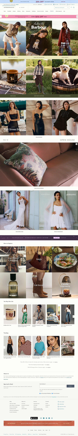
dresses (41, 377)
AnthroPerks (61, 404)
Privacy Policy (54, 396)
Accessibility (24, 434)
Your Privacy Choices (42, 434)
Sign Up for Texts (62, 406)
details (17, 4)
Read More (6, 379)
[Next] (77, 16)
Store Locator (61, 401)
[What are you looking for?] (68, 7)
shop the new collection (39, 188)
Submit (70, 386)
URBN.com (29, 434)
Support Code (35, 434)
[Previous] (1, 16)
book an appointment (58, 231)
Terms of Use (12, 434)
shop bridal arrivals (19, 231)
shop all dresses (39, 137)
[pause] (76, 144)
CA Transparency (18, 434)
